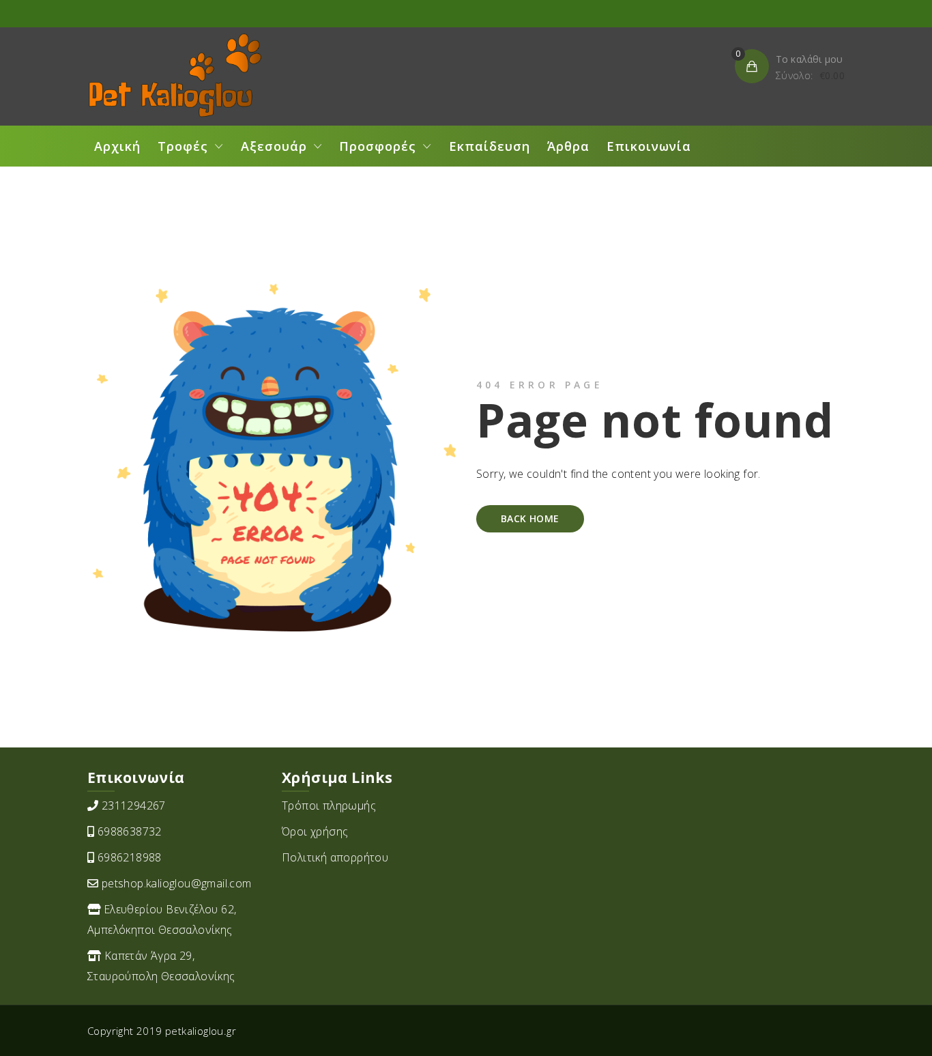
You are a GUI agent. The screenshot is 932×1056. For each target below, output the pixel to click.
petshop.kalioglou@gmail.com (176, 883)
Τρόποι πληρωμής (329, 805)
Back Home (530, 518)
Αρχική (117, 146)
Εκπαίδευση (489, 146)
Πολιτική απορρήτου (335, 857)
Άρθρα (568, 146)
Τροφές (183, 146)
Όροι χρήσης (315, 831)
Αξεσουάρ (274, 146)
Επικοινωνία (649, 146)
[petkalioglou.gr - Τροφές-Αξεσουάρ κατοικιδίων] (174, 75)
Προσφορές (377, 146)
